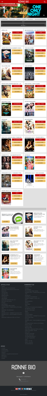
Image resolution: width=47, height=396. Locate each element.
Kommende (12, 19)
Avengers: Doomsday (29, 333)
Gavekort (19, 19)
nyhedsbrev (16, 387)
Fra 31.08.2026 (40, 68)
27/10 (17, 175)
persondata (26, 387)
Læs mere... (6, 221)
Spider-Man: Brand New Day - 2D (8, 299)
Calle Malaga (4, 298)
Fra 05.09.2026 (40, 86)
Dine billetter (30, 19)
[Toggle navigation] (44, 2)
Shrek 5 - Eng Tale (29, 342)
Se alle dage (17, 35)
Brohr (26, 299)
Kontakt (24, 19)
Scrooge (27, 318)
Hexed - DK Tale (28, 324)
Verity (26, 305)
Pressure (3, 302)
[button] (3, 15)
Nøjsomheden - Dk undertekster (8, 288)
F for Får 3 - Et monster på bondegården (33, 307)
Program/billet (4, 19)
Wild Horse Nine (28, 327)
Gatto (26, 339)
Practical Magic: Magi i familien (8, 305)
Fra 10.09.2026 (17, 139)
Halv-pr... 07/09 (17, 121)
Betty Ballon (27, 304)
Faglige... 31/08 (40, 103)
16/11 (40, 175)
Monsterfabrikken (28, 301)
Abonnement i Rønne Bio (40, 19)
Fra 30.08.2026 (17, 103)
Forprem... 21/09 (17, 157)
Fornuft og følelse (29, 314)
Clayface (27, 313)
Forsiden (3, 348)
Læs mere (17, 38)
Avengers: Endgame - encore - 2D (32, 298)
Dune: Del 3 (27, 332)
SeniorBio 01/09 (17, 68)
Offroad (3, 311)
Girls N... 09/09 (40, 121)
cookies (31, 387)
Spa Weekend (5, 304)
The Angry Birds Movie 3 (30, 336)
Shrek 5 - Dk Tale (28, 340)
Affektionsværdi (5, 295)
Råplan (26, 311)
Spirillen (3, 286)
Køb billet (23, 12)
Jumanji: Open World (29, 335)
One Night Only (5, 293)
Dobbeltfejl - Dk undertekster (8, 310)
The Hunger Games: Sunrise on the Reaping (34, 323)
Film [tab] (23, 21)
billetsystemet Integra (24, 390)
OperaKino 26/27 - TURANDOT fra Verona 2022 (12, 313)
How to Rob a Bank (29, 317)
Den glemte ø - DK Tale (30, 308)
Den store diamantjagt (30, 310)
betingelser (21, 387)
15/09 (40, 139)
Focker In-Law (28, 326)
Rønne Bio (21, 1)
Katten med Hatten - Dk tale (31, 330)
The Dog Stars (5, 292)
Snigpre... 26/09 (40, 157)
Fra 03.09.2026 (17, 86)
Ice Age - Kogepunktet (30, 337)
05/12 (17, 193)
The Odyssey (4, 296)
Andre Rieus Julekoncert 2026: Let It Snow (11, 317)
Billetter (37, 221)
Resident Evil (27, 295)
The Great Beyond (29, 343)
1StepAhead (33, 390)
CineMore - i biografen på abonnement (10, 353)
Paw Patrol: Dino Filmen (7, 301)
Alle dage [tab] (23, 25)
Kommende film (5, 351)
